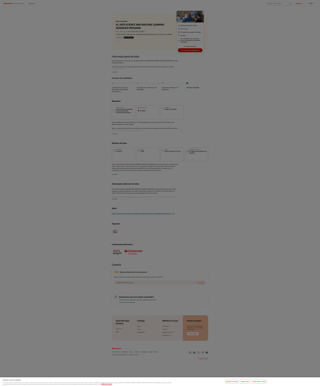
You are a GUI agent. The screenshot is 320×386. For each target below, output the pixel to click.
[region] (160, 381)
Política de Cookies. (107, 384)
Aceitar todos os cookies (259, 381)
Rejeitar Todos (245, 381)
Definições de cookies (232, 381)
